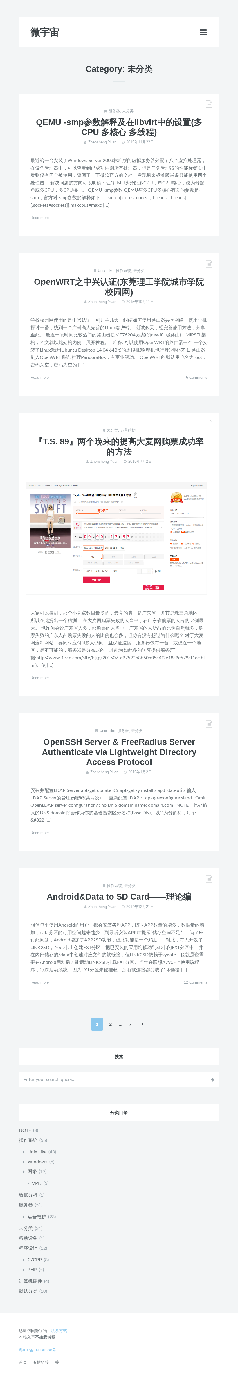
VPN (37, 1183)
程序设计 (28, 1248)
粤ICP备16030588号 (37, 1350)
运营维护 (128, 430)
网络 (32, 1171)
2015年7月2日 (140, 461)
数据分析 (28, 1195)
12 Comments (196, 982)
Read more (39, 218)
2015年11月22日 (140, 142)
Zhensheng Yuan (102, 142)
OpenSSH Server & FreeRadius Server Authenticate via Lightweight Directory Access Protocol (119, 752)
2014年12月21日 (140, 906)
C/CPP (35, 1260)
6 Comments (197, 377)
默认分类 (28, 1291)
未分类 (128, 111)
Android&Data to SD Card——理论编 (119, 896)
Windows (37, 1162)
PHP (32, 1269)
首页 (23, 1362)
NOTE (25, 1130)
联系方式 (59, 1330)
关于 (59, 1362)
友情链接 (41, 1362)
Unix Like (105, 270)
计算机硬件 (30, 1281)
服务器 (114, 111)
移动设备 (28, 1238)
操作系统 (123, 270)
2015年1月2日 (140, 772)
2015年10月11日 (140, 302)
